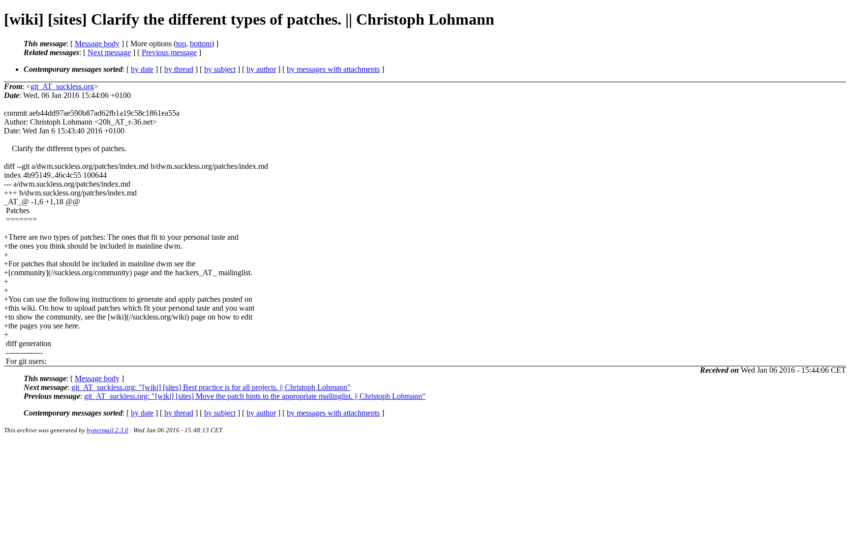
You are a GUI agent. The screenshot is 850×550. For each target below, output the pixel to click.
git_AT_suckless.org (62, 86)
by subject (220, 69)
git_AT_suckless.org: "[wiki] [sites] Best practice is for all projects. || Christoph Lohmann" (211, 387)
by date (142, 69)
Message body (97, 43)
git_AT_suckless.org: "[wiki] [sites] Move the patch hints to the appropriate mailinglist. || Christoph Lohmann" (254, 396)
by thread (178, 69)
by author (261, 69)
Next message (109, 52)
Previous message (169, 52)
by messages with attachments (333, 69)
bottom (201, 43)
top (181, 43)
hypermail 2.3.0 (107, 430)
